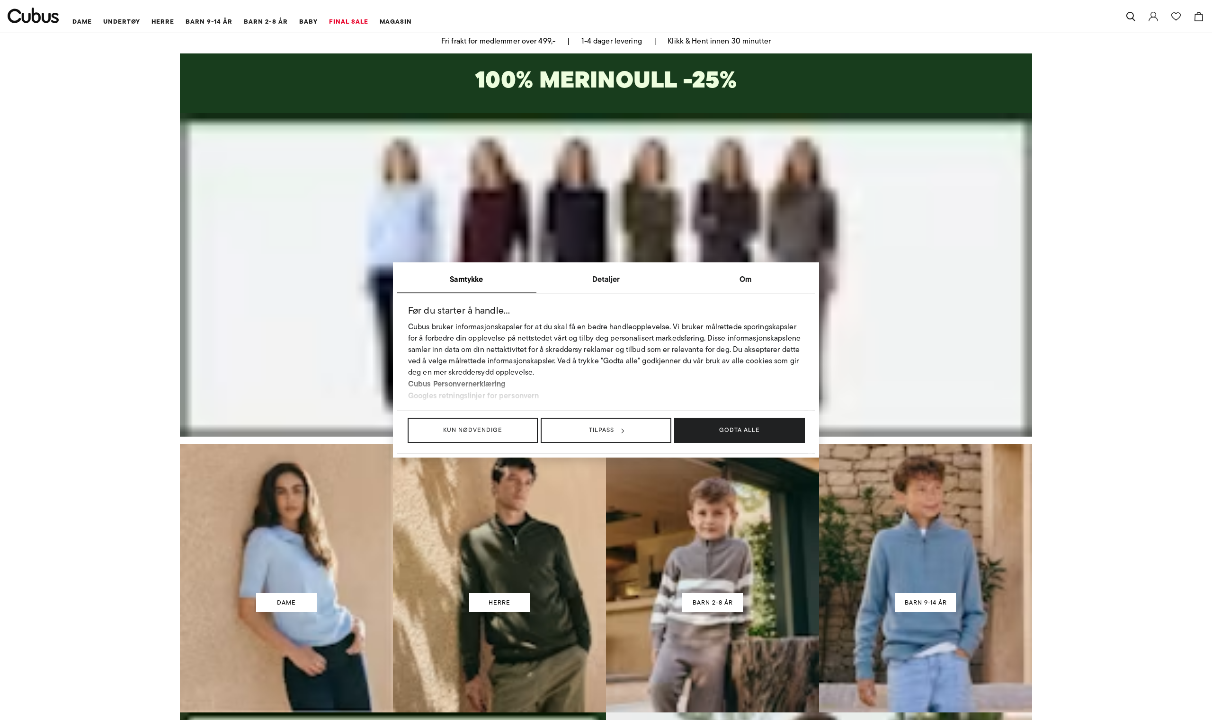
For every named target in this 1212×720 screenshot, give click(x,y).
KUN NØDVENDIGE (472, 429)
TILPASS (601, 429)
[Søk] (1130, 16)
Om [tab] (745, 279)
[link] (1153, 16)
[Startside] (33, 15)
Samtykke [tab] (466, 279)
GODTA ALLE (739, 429)
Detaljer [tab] (606, 279)
